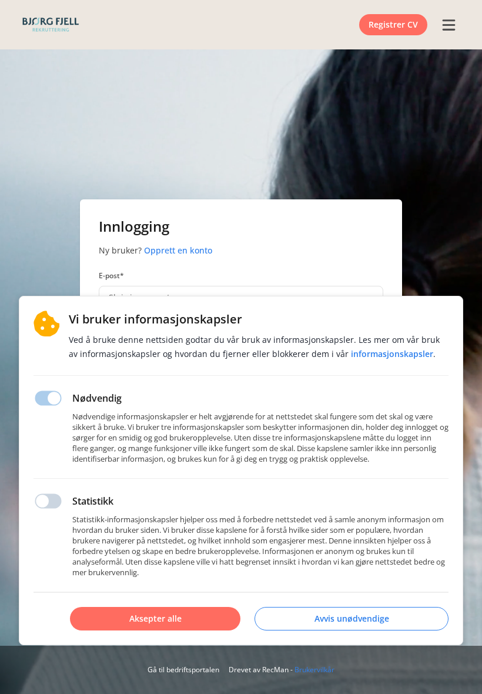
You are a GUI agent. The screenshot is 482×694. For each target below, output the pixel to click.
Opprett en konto (178, 250)
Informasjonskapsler (392, 353)
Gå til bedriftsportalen (183, 670)
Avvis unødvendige (351, 618)
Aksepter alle (155, 618)
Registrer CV (393, 24)
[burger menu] (448, 24)
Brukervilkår (314, 670)
